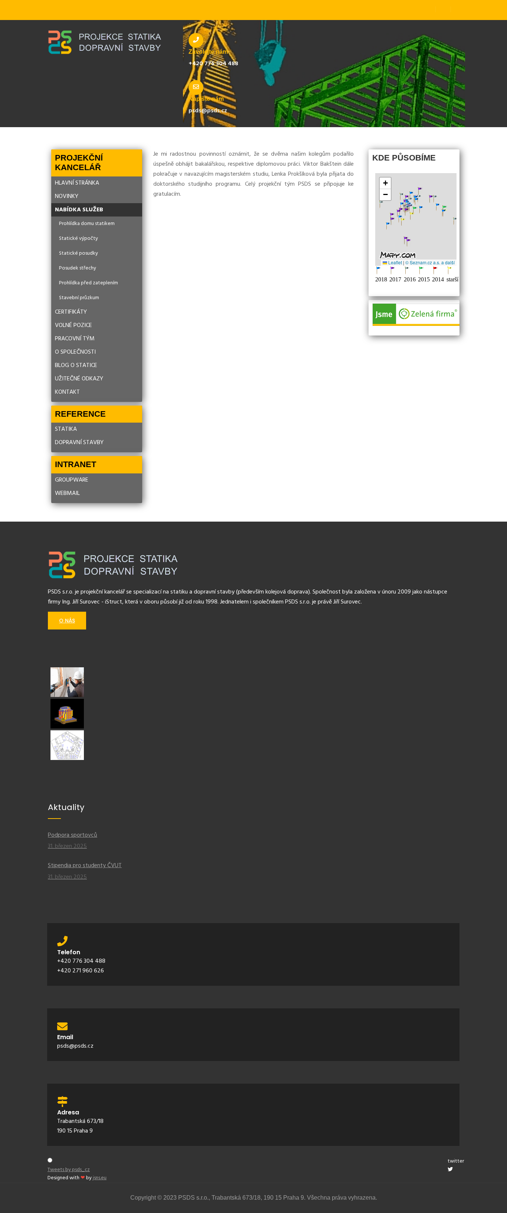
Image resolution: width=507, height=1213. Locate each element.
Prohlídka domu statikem (87, 223)
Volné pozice (73, 325)
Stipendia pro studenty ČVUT (85, 871)
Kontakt (67, 392)
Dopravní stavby (79, 442)
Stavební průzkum (79, 298)
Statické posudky (78, 253)
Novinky (66, 196)
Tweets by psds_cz (69, 1170)
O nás (67, 620)
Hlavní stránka (77, 183)
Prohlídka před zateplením (88, 283)
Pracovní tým (75, 339)
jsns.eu (100, 1178)
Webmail (67, 493)
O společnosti (75, 352)
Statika (66, 429)
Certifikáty (71, 312)
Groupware (71, 480)
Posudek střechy (77, 268)
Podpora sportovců (72, 841)
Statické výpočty (78, 238)
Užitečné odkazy (79, 379)
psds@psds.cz (208, 111)
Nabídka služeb (79, 210)
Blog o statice (76, 365)
